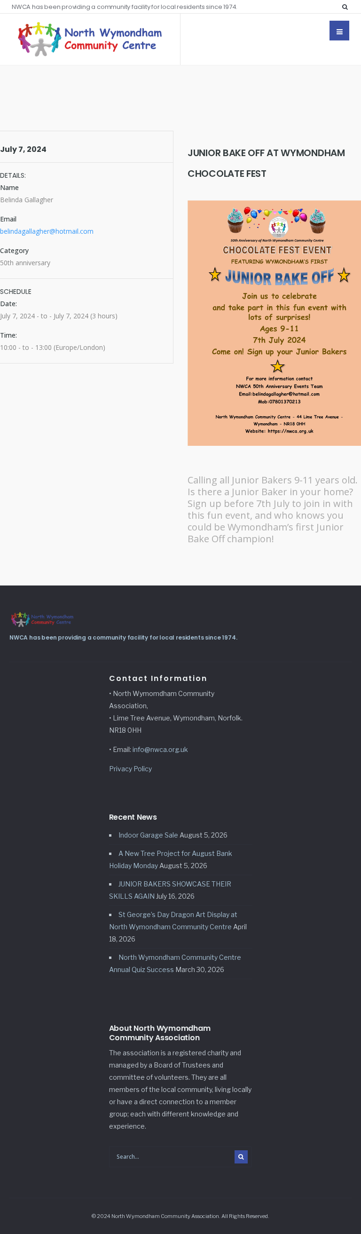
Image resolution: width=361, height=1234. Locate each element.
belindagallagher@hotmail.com (47, 231)
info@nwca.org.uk (160, 749)
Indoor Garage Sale (148, 835)
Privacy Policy (130, 769)
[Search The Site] (347, 6)
